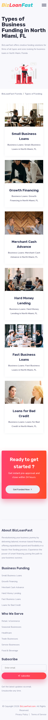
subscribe (25, 675)
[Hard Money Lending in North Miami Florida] (24, 282)
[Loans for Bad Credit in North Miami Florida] (24, 395)
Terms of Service (38, 714)
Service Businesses (11, 644)
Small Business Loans (12, 575)
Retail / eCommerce (11, 621)
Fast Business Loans (11, 599)
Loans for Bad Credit (11, 605)
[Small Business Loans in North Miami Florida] (24, 118)
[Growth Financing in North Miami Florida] (24, 174)
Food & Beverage (10, 650)
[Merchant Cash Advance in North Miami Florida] (24, 226)
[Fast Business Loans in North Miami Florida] (24, 339)
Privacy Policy (21, 714)
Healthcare (7, 632)
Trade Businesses (10, 638)
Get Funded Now (21, 489)
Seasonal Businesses (11, 627)
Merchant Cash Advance (13, 587)
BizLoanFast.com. (28, 706)
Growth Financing (24, 190)
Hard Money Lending (11, 593)
